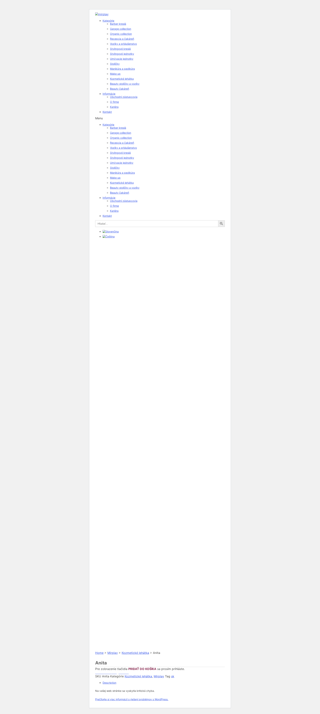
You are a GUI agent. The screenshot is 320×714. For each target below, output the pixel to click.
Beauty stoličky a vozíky (124, 83)
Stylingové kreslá (120, 48)
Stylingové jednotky (122, 53)
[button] (160, 118)
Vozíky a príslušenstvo (123, 43)
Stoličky (115, 63)
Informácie (109, 93)
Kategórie (108, 20)
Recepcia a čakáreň (122, 38)
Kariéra (114, 106)
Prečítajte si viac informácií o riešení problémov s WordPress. (131, 699)
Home (99, 653)
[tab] (164, 682)
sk (172, 676)
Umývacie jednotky (121, 58)
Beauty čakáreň (119, 88)
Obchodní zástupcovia (123, 96)
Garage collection (120, 28)
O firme (114, 101)
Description (109, 682)
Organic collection (121, 33)
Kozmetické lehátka (122, 78)
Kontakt (107, 111)
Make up (115, 73)
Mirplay (112, 653)
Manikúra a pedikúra (122, 68)
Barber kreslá (118, 23)
